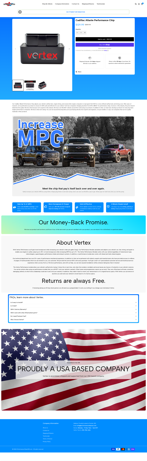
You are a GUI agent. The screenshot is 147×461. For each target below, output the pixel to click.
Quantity (78, 29)
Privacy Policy (47, 441)
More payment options (104, 48)
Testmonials (46, 436)
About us (45, 428)
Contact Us (46, 430)
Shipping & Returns (48, 433)
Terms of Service (47, 439)
